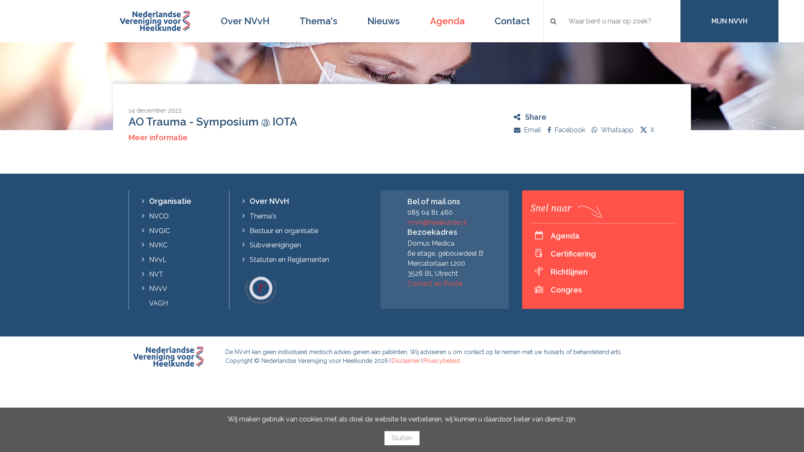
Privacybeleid (441, 360)
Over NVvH (245, 20)
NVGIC (159, 231)
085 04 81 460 (430, 212)
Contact (512, 20)
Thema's (318, 20)
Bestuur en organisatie (284, 231)
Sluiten (402, 438)
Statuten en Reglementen (289, 260)
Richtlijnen (569, 271)
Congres (566, 289)
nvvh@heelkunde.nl (437, 222)
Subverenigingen (275, 245)
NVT (156, 274)
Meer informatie (158, 137)
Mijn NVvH (729, 21)
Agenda (447, 20)
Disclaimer (406, 360)
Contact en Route (434, 284)
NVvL (158, 260)
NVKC (158, 245)
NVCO (159, 216)
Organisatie (170, 201)
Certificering (573, 253)
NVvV (158, 289)
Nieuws (383, 20)
